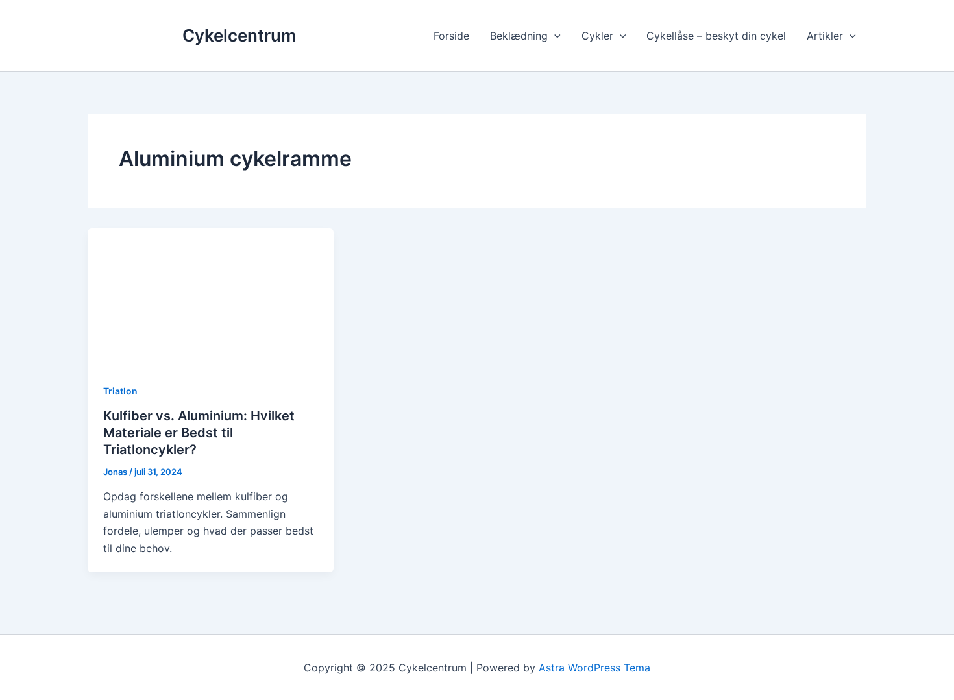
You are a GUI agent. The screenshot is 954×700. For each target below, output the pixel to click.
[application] (554, 36)
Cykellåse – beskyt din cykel (716, 35)
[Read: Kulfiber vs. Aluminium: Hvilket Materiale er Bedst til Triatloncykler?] (211, 296)
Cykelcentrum (239, 35)
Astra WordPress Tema (594, 667)
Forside (451, 35)
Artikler (825, 35)
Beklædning (519, 35)
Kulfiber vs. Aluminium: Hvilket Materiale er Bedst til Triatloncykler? (199, 432)
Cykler (597, 35)
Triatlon (120, 390)
